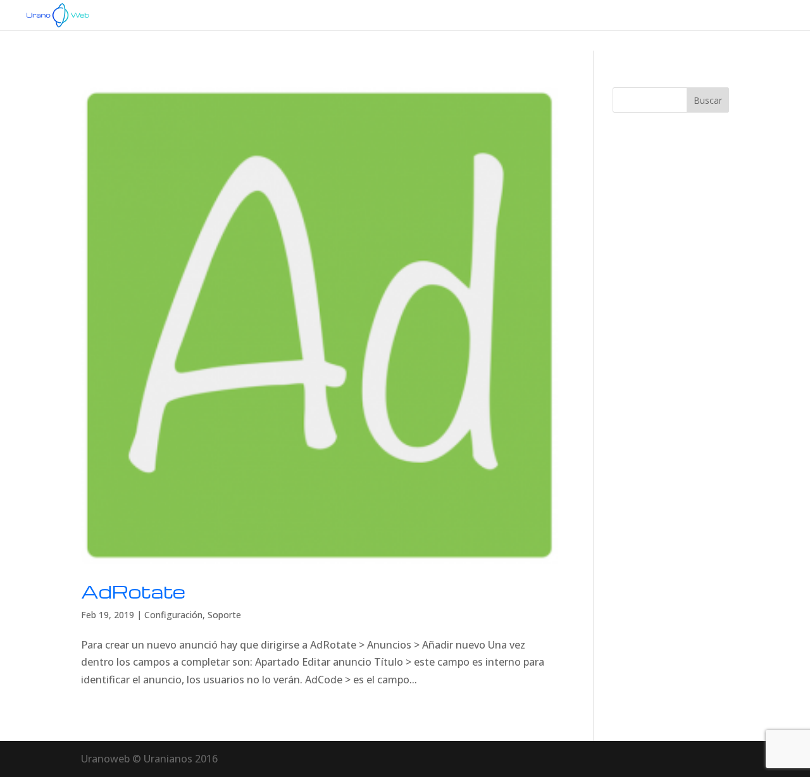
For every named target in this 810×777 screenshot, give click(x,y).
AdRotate (133, 591)
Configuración (173, 615)
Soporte (224, 615)
